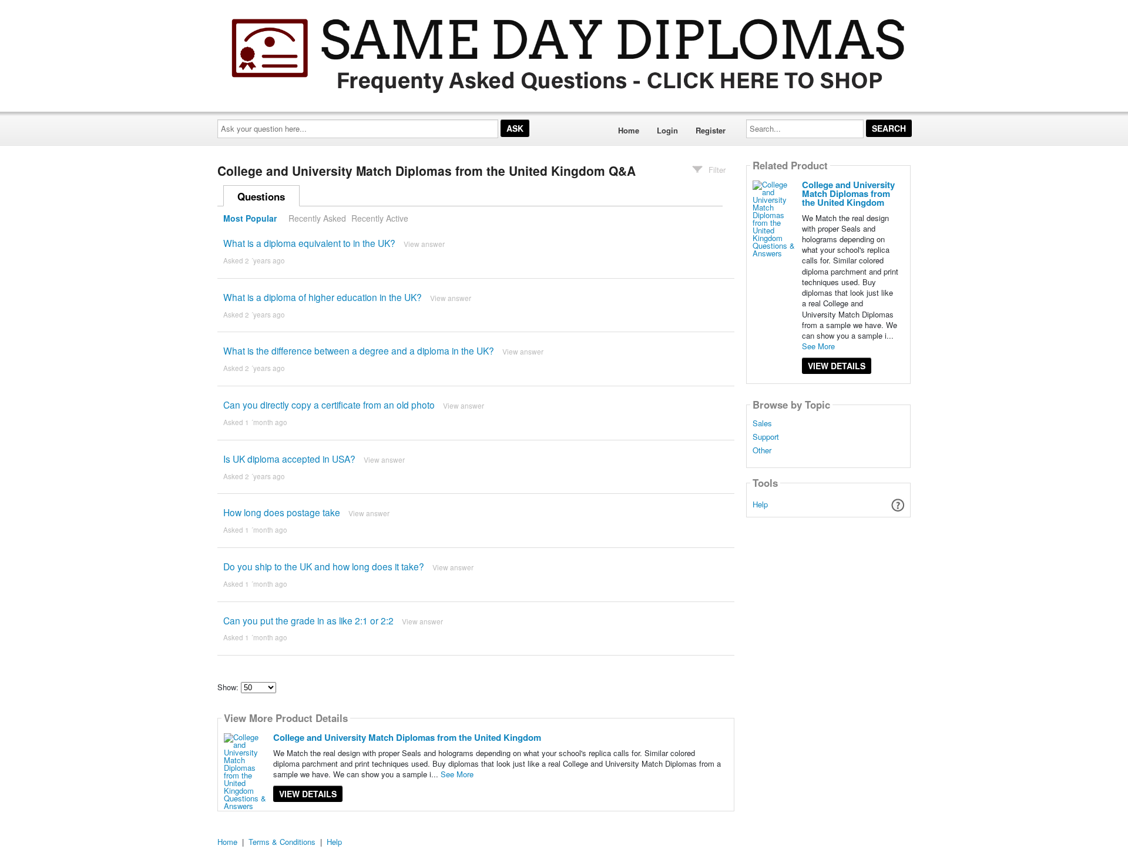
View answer (424, 244)
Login (667, 130)
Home (628, 130)
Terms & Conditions (282, 841)
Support (766, 437)
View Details (308, 794)
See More (457, 774)
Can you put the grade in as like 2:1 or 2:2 (308, 620)
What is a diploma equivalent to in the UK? (309, 242)
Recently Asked (317, 218)
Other (762, 450)
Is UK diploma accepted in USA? (289, 458)
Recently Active (379, 218)
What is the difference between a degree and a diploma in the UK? (358, 350)
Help (760, 504)
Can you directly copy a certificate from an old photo (329, 404)
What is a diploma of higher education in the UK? (322, 296)
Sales (762, 423)
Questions (261, 196)
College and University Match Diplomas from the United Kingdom (407, 737)
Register (711, 130)
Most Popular (250, 218)
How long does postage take (281, 512)
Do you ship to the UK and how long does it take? (323, 566)
